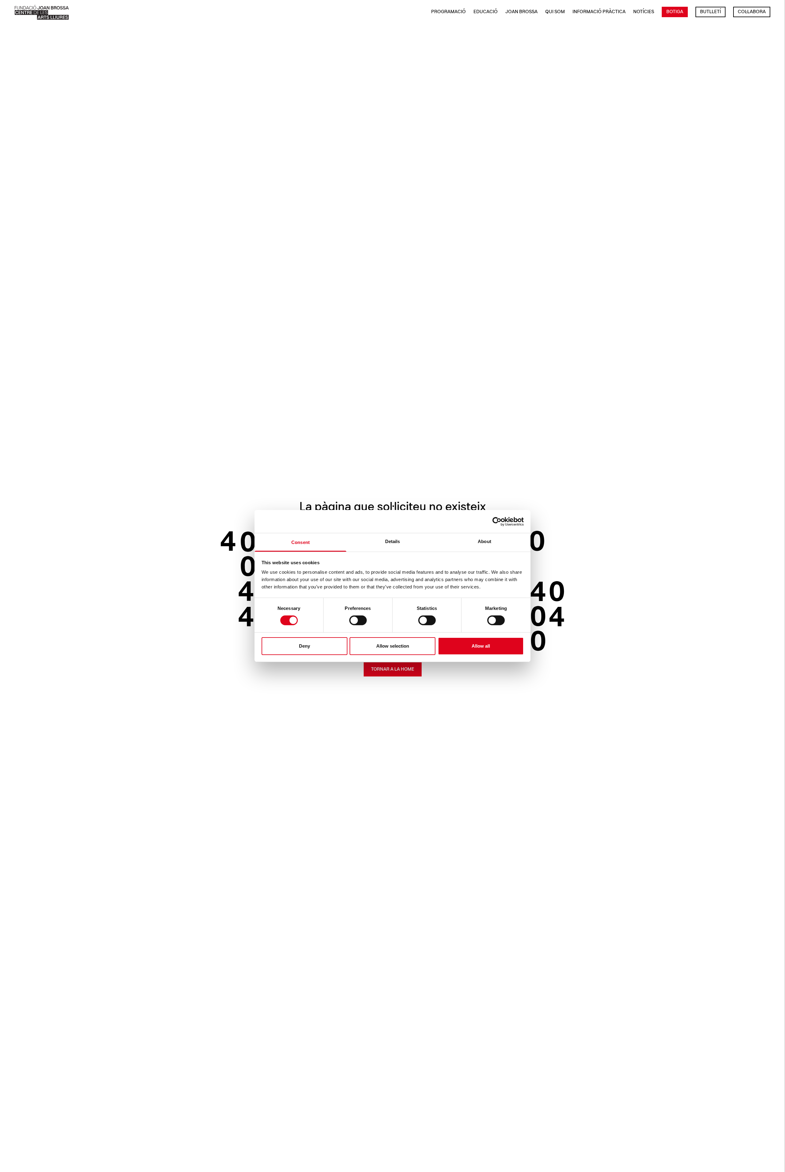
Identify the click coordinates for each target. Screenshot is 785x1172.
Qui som (555, 12)
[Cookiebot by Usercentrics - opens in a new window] (497, 521)
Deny (304, 646)
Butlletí (710, 12)
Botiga (674, 12)
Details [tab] (392, 541)
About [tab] (484, 541)
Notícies (643, 12)
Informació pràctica (599, 12)
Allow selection (392, 646)
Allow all (481, 646)
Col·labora (752, 12)
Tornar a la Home (392, 669)
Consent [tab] (300, 542)
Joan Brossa (521, 12)
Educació (485, 12)
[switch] (358, 620)
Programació (448, 12)
